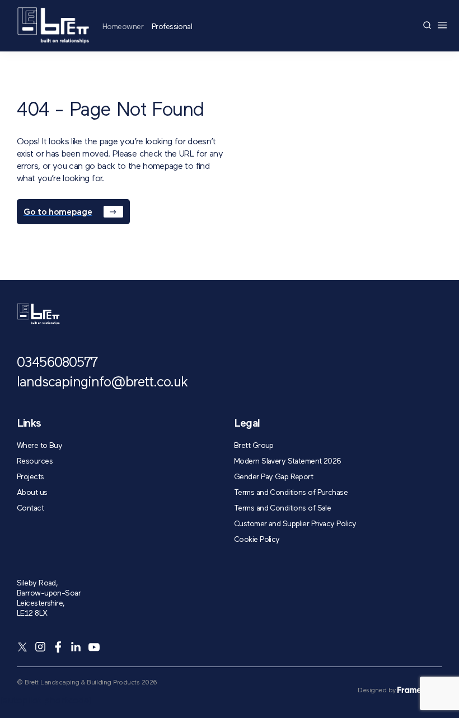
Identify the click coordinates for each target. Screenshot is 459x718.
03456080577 (57, 363)
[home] (38, 314)
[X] (22, 647)
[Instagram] (40, 647)
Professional (172, 26)
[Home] (53, 25)
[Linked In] (76, 647)
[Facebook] (58, 647)
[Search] (427, 25)
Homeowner (122, 26)
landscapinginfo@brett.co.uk (102, 383)
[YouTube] (94, 647)
